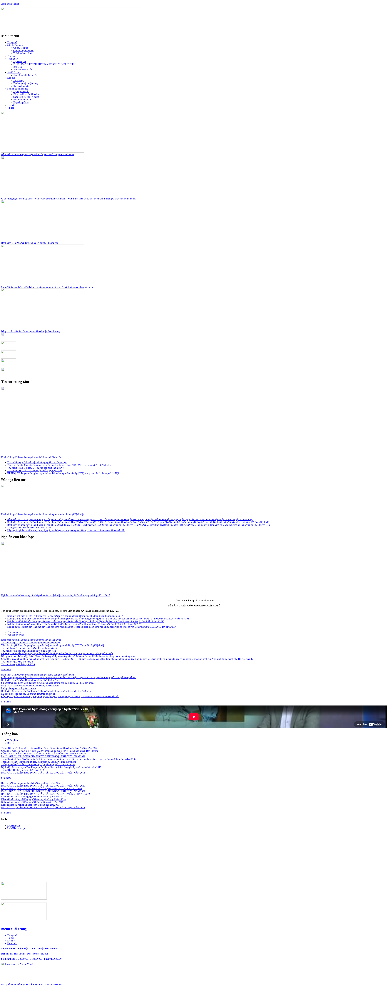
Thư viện (11, 105)
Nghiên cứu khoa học (17, 88)
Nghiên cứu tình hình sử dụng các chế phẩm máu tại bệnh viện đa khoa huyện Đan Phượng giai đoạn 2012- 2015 (55, 595)
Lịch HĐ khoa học (16, 828)
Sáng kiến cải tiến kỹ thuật (26, 97)
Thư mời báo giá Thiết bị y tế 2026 (18, 664)
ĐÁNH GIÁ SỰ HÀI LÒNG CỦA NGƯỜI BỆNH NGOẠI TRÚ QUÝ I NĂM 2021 (43, 756)
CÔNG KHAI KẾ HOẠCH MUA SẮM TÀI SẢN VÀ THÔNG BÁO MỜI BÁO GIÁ (44, 753)
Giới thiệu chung (15, 45)
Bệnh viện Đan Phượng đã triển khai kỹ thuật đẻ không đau (29, 243)
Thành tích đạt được (23, 53)
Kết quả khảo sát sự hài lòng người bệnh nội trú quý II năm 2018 (32, 802)
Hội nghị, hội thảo (22, 99)
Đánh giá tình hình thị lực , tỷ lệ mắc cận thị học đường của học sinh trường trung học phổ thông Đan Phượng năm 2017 (65, 616)
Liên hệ (11, 940)
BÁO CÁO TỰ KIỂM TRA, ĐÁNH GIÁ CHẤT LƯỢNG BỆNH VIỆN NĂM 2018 (43, 772)
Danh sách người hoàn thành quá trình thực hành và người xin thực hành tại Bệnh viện (42, 514)
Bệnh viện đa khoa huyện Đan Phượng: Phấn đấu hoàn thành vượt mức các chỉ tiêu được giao (46, 691)
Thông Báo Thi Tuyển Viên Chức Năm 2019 (29, 527)
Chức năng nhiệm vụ (23, 50)
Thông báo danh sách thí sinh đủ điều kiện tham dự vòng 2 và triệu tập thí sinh (38, 761)
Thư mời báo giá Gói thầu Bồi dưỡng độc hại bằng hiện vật (35, 467)
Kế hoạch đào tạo (21, 86)
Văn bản (11, 56)
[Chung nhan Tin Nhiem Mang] (17, 964)
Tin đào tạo (18, 80)
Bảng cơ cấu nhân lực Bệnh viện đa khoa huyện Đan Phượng (30, 331)
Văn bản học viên (15, 634)
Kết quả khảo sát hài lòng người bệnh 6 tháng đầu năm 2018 (30, 804)
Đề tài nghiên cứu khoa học (26, 94)
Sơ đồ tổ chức (14, 72)
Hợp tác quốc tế (20, 102)
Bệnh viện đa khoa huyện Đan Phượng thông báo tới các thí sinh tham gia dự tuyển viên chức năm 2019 (51, 767)
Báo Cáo (17, 67)
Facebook (12, 943)
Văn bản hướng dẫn (22, 69)
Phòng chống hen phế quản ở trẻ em (18, 688)
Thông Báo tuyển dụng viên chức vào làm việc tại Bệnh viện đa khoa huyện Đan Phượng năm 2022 (49, 748)
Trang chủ (12, 42)
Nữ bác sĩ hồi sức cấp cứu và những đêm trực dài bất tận (28, 693)
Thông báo (12, 58)
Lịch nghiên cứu (21, 91)
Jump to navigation (10, 3)
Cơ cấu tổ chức (20, 47)
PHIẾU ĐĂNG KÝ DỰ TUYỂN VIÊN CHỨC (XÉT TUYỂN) (44, 64)
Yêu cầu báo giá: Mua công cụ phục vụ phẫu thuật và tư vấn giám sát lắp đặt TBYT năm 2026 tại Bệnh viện (59, 465)
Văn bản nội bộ (14, 632)
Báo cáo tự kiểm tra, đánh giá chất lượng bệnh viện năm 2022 (30, 783)
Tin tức (10, 107)
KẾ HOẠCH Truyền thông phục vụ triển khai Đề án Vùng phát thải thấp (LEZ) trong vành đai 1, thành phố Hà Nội (63, 473)
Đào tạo (11, 77)
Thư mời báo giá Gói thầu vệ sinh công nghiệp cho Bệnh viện (37, 462)
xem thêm (6, 669)
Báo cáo (11, 743)
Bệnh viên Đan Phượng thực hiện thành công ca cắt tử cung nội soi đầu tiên (37, 154)
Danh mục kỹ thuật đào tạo (26, 83)
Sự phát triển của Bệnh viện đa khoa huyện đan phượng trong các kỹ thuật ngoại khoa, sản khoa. (47, 287)
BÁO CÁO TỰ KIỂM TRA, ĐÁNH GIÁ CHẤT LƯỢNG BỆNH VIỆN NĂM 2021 (43, 785)
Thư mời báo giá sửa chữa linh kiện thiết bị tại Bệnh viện (34, 470)
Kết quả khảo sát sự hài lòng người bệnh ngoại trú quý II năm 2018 (33, 796)
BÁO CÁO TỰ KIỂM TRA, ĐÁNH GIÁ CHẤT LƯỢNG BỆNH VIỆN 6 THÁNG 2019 (45, 794)
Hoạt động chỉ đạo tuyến (25, 75)
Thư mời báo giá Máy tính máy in (17, 661)
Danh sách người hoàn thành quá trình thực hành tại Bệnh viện (31, 457)
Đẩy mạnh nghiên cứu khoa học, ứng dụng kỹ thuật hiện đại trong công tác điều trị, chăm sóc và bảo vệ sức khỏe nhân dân (66, 530)
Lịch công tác (19, 61)
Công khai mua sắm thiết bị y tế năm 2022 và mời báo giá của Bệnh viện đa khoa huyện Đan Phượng (49, 751)
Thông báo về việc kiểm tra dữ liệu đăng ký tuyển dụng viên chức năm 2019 (38, 764)
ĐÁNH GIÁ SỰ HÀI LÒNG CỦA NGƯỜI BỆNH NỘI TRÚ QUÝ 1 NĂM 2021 (41, 788)
